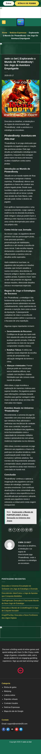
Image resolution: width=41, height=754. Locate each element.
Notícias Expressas (18, 33)
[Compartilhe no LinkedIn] (31, 530)
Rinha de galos (10, 687)
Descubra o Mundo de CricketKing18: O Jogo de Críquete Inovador (20, 609)
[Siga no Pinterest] (16, 729)
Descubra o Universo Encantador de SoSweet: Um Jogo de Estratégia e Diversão (20, 587)
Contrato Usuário (11, 703)
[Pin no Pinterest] (27, 530)
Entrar (8, 3)
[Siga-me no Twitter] (8, 729)
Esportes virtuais (11, 699)
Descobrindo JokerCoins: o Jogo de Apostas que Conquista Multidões (20, 594)
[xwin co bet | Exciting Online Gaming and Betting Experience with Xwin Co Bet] (20, 22)
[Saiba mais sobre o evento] (20, 12)
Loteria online (9, 695)
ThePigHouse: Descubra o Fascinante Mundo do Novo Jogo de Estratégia (20, 602)
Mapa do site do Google (13, 711)
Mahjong (7, 691)
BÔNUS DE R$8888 (27, 3)
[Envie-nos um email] (12, 729)
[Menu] (4, 22)
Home (4, 33)
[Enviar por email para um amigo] (22, 530)
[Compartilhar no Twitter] (18, 530)
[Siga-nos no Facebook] (3, 729)
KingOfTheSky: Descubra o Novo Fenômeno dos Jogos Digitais (20, 616)
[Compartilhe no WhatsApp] (10, 530)
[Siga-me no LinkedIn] (21, 729)
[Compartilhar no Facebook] (14, 530)
